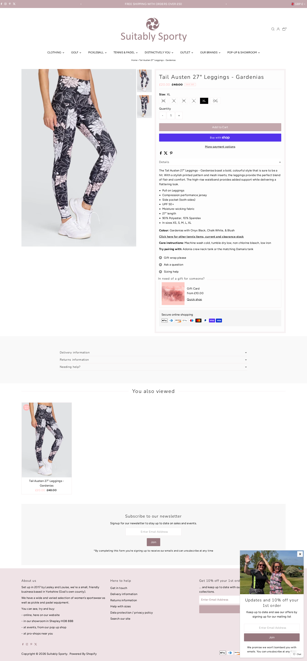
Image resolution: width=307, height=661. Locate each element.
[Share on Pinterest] (171, 153)
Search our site (120, 618)
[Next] (226, 4)
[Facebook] (1, 4)
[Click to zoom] (131, 74)
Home (134, 60)
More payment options (220, 146)
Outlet (185, 52)
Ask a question (173, 264)
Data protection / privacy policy (131, 612)
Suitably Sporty (57, 654)
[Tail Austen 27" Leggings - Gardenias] (46, 440)
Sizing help (171, 271)
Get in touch (118, 588)
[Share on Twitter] (166, 153)
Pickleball (96, 52)
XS (165, 101)
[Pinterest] (10, 4)
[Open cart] (284, 29)
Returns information (123, 600)
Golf (75, 52)
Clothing (54, 52)
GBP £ (299, 4)
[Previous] (81, 4)
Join (153, 542)
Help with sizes (120, 606)
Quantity (165, 108)
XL (204, 101)
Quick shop (194, 299)
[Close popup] (300, 554)
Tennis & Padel (124, 52)
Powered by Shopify (83, 654)
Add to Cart (220, 127)
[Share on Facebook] (161, 153)
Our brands (209, 52)
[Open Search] (273, 29)
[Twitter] (14, 4)
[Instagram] (5, 4)
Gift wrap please (175, 257)
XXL (216, 101)
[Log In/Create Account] (278, 29)
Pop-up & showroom (242, 52)
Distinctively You (158, 52)
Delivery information (123, 594)
